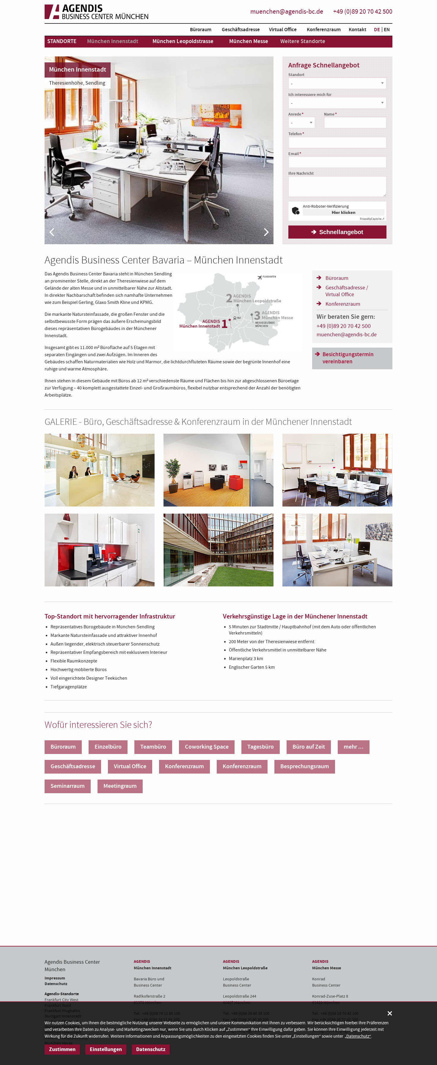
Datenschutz (56, 983)
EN (387, 29)
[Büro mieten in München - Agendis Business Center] (96, 11)
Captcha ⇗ (372, 219)
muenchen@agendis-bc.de (286, 11)
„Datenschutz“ (358, 1036)
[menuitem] (199, 30)
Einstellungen (106, 1049)
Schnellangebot (341, 232)
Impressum (55, 978)
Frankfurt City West (61, 1000)
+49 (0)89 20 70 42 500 (362, 11)
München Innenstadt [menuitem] (112, 41)
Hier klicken (344, 212)
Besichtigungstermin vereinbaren (348, 358)
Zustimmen (62, 1049)
